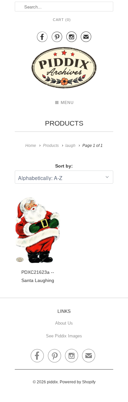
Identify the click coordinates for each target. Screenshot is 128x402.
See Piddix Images (64, 335)
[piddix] (64, 69)
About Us (64, 323)
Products (64, 123)
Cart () (62, 20)
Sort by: (64, 166)
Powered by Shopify (78, 382)
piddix (52, 382)
